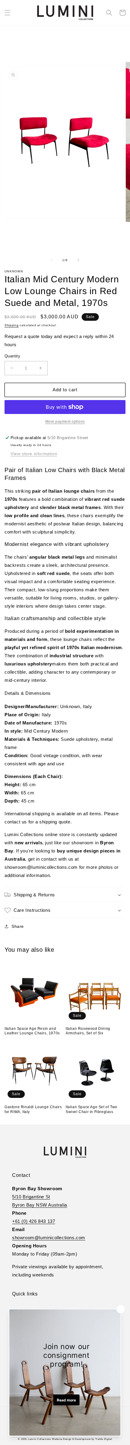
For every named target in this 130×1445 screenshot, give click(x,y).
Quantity (12, 356)
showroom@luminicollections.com (48, 1237)
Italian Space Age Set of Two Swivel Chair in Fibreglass (91, 1109)
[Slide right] (78, 260)
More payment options (65, 421)
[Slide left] (51, 260)
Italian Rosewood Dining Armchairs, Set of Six (88, 1031)
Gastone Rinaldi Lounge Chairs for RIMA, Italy (33, 1109)
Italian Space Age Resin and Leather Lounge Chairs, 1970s (32, 1031)
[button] (7, 12)
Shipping (12, 325)
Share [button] (17, 926)
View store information (34, 453)
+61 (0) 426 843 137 (33, 1221)
